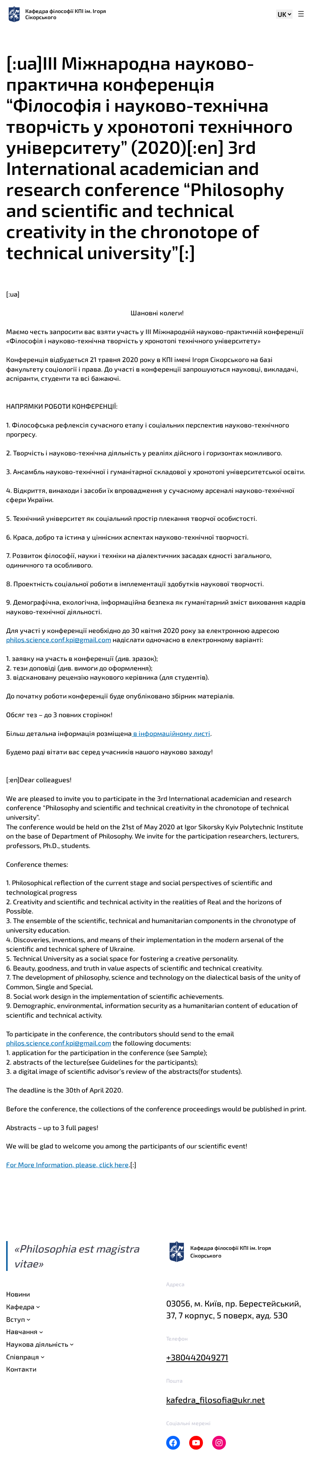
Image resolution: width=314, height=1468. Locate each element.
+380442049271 (197, 1357)
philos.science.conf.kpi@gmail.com (58, 639)
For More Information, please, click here (67, 1164)
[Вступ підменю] (28, 1319)
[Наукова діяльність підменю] (72, 1344)
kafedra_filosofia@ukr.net (215, 1399)
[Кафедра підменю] (38, 1307)
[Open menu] (301, 14)
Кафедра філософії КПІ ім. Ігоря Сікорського (65, 14)
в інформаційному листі (171, 733)
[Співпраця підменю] (43, 1357)
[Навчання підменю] (41, 1331)
